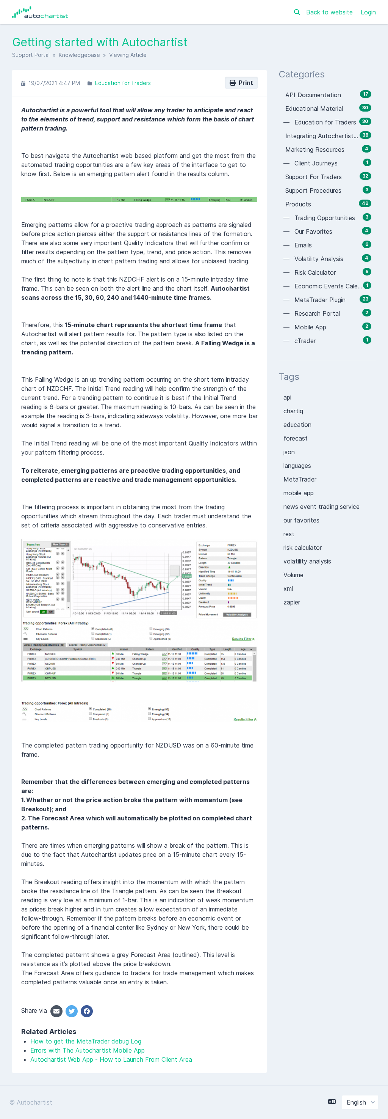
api (287, 397)
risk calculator (302, 547)
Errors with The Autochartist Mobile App (87, 1050)
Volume (293, 575)
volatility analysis (307, 561)
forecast (295, 438)
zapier (291, 602)
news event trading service (321, 506)
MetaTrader (299, 479)
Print (244, 83)
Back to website (330, 12)
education (297, 424)
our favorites (301, 520)
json (289, 452)
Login (368, 12)
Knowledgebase (79, 55)
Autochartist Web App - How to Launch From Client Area (111, 1059)
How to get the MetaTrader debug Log (85, 1041)
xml (288, 588)
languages (297, 465)
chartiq (293, 411)
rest (288, 534)
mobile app (298, 493)
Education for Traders (123, 83)
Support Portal (31, 55)
